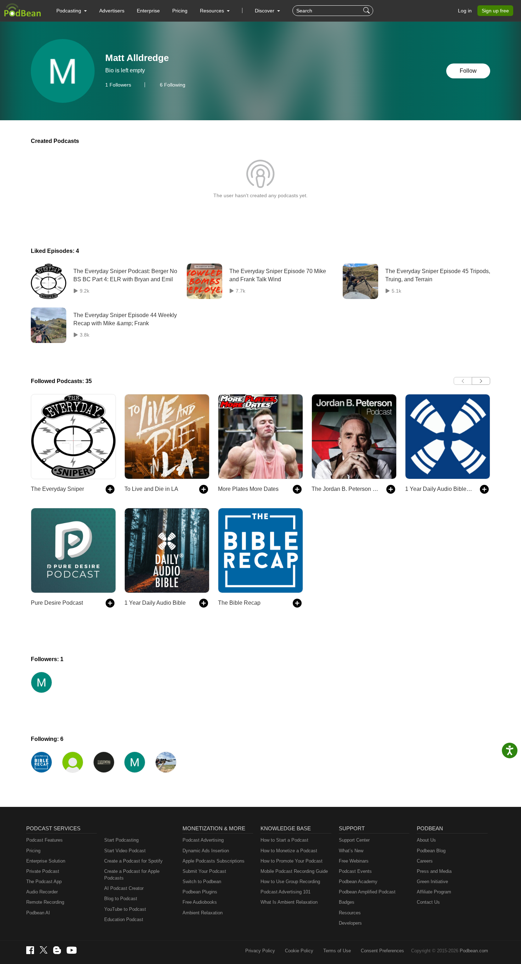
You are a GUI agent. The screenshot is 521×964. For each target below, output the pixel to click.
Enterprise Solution (45, 861)
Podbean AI (38, 912)
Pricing (179, 10)
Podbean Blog (431, 850)
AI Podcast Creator (124, 888)
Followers (118, 84)
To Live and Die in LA (151, 489)
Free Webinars (354, 861)
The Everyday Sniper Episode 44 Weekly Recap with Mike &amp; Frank (125, 319)
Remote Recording (45, 902)
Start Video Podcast (125, 850)
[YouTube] (72, 950)
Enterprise (148, 10)
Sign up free (495, 10)
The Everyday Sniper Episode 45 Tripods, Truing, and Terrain (437, 275)
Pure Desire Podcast (57, 603)
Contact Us (428, 902)
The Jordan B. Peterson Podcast (345, 489)
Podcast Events (355, 871)
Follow (468, 71)
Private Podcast (42, 871)
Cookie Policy (299, 950)
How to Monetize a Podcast (288, 850)
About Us (426, 840)
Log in (465, 10)
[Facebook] (30, 950)
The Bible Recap (239, 603)
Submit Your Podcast (204, 871)
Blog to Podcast (120, 898)
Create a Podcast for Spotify (133, 861)
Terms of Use (337, 950)
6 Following (172, 84)
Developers (350, 923)
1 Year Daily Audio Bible (155, 603)
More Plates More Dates (248, 489)
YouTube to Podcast (125, 909)
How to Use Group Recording (290, 881)
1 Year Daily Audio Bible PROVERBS (439, 489)
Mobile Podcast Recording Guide (294, 871)
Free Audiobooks (200, 902)
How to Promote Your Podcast (291, 861)
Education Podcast (123, 919)
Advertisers (111, 10)
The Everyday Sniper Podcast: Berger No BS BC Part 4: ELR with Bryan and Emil (125, 275)
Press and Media (434, 871)
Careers (425, 861)
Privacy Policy (260, 950)
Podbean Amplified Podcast (367, 891)
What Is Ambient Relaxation (289, 902)
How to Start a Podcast (284, 840)
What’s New (351, 850)
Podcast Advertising (203, 840)
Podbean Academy (358, 881)
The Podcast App (44, 881)
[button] (71, 10)
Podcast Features (44, 840)
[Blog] (57, 950)
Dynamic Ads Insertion (206, 850)
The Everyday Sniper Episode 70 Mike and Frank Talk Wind (277, 275)
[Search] (367, 11)
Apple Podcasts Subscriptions (214, 861)
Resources (350, 912)
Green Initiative (432, 881)
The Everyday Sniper (57, 489)
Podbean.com (474, 950)
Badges (346, 902)
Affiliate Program (434, 891)
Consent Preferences (382, 950)
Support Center (354, 840)
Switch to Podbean (202, 881)
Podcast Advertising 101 (285, 891)
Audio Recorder (42, 891)
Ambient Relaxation (203, 912)
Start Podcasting (121, 840)
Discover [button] (265, 10)
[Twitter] (43, 950)
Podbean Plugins (200, 891)
